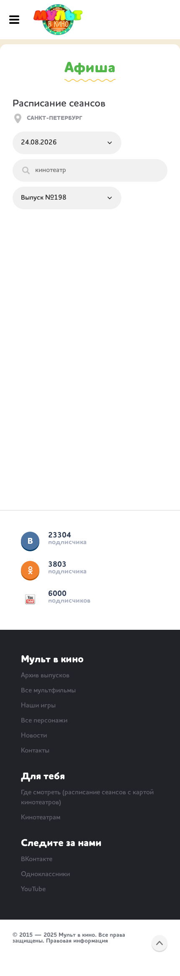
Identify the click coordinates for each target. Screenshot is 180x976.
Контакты (35, 751)
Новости (34, 736)
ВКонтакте (30, 541)
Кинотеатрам (40, 817)
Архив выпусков (45, 675)
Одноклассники (30, 570)
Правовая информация (77, 941)
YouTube (30, 599)
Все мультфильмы (48, 690)
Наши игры (38, 705)
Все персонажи (44, 720)
